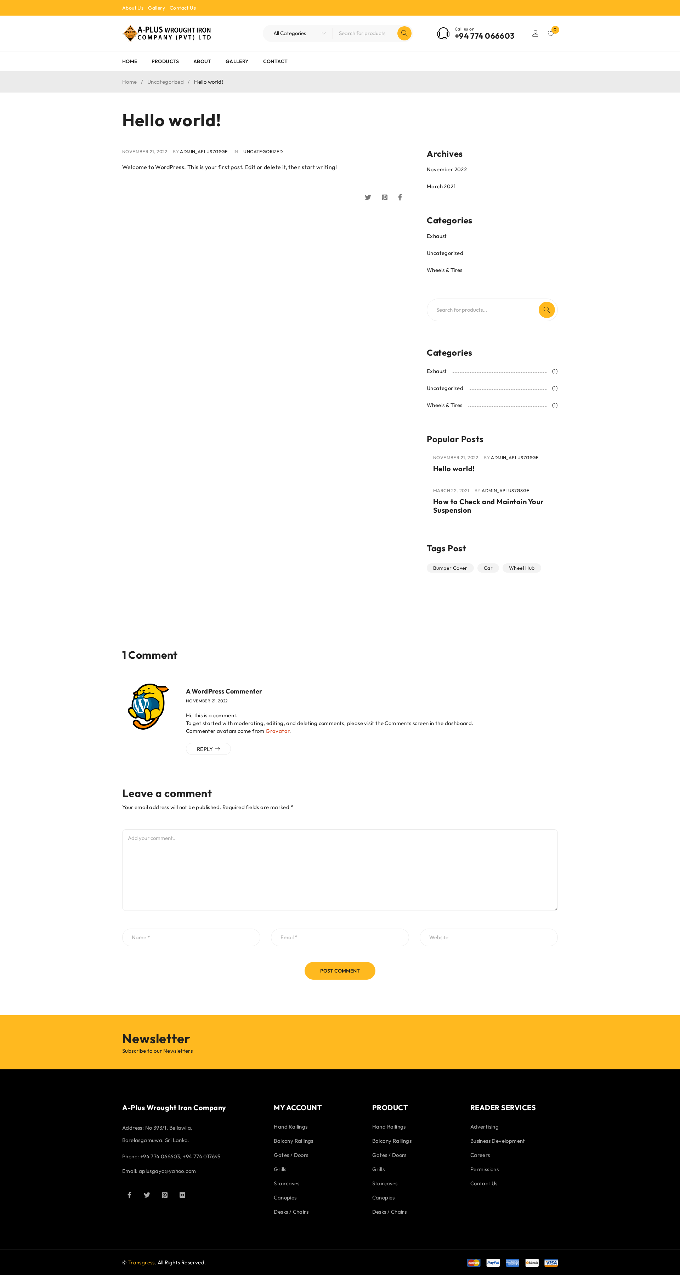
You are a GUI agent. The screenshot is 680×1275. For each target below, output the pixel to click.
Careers (480, 1155)
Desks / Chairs (291, 1211)
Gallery (156, 8)
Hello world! (454, 468)
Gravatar (277, 731)
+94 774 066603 (485, 36)
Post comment (340, 971)
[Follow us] (147, 1195)
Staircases (286, 1183)
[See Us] (165, 1195)
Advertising (484, 1126)
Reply (205, 749)
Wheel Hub (522, 568)
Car (488, 568)
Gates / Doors (291, 1155)
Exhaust (437, 236)
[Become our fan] (129, 1195)
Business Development (497, 1140)
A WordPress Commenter (224, 691)
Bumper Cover (450, 568)
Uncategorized (165, 81)
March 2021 (441, 186)
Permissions (484, 1169)
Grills (280, 1169)
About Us (132, 8)
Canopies (285, 1197)
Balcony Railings (293, 1140)
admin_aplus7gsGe (204, 151)
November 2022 (447, 169)
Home (129, 81)
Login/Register (535, 33)
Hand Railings (290, 1126)
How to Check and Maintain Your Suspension (488, 505)
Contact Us (183, 8)
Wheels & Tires (445, 270)
